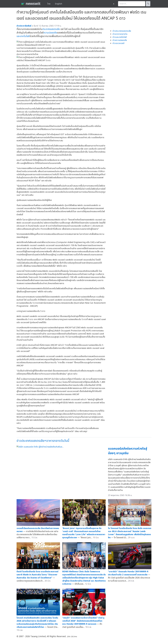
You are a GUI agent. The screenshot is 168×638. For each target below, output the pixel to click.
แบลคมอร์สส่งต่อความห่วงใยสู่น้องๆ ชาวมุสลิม (127, 451)
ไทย (48, 3)
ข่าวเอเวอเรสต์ (118, 43)
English (58, 3)
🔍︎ (148, 3)
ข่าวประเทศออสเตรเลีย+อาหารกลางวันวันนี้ (43, 440)
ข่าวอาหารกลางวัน (120, 34)
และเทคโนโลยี (23, 36)
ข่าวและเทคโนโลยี (120, 37)
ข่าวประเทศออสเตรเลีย (122, 31)
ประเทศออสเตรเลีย (51, 29)
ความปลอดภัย (50, 32)
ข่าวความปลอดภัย (120, 40)
